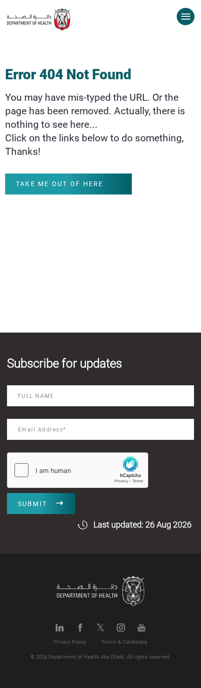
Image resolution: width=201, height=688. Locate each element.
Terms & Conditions (124, 642)
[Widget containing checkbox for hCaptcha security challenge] (77, 470)
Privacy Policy (70, 642)
